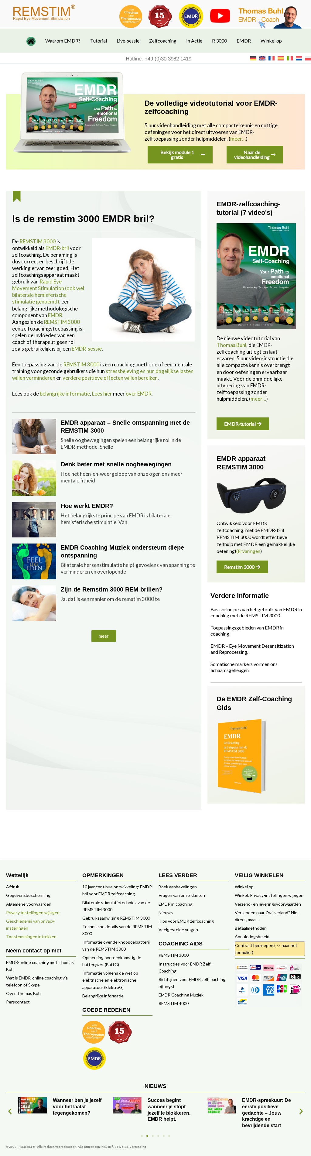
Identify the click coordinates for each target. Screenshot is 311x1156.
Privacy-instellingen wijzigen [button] (33, 912)
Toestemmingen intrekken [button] (31, 936)
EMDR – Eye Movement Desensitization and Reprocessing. (252, 649)
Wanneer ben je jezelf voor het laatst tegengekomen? (77, 1107)
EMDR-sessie (87, 348)
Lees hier (102, 393)
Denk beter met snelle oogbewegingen (116, 464)
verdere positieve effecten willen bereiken (110, 378)
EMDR (55, 315)
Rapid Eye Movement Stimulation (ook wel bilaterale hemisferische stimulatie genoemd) (48, 291)
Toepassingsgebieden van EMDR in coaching (247, 630)
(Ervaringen (248, 551)
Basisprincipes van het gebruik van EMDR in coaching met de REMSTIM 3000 (256, 612)
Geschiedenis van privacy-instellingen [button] (31, 924)
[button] (103, 636)
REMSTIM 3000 (37, 241)
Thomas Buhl (231, 345)
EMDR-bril (57, 248)
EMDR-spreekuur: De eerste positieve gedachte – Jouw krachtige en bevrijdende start (266, 1113)
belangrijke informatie (65, 393)
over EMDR (139, 393)
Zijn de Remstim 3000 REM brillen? (111, 589)
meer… (238, 138)
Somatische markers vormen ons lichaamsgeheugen (244, 667)
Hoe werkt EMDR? (87, 506)
